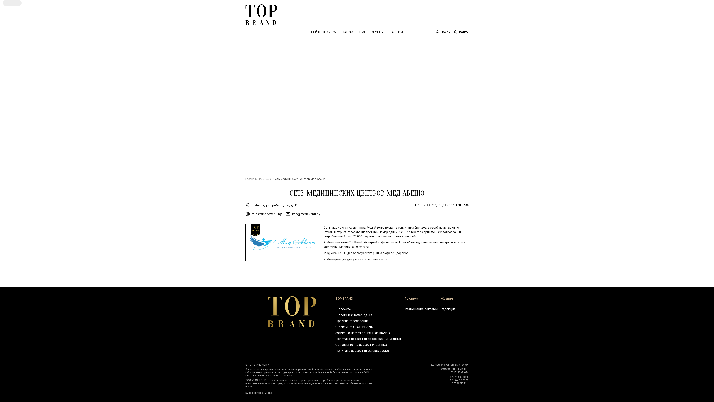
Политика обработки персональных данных (368, 339)
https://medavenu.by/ (267, 214)
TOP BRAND (344, 298)
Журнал (447, 298)
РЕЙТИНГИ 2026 (323, 32)
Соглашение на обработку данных (361, 345)
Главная (250, 179)
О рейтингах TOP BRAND (354, 327)
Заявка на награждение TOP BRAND (362, 333)
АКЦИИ (397, 32)
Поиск (445, 32)
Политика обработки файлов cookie (362, 350)
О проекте (343, 309)
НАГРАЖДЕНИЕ (354, 32)
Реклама (411, 298)
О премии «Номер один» (354, 315)
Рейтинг (264, 179)
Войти (464, 32)
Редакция (448, 309)
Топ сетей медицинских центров (442, 205)
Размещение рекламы (421, 309)
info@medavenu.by (306, 214)
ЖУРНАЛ (379, 32)
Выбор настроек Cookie (259, 392)
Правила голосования (351, 321)
